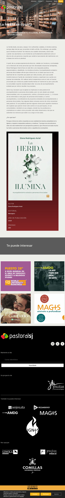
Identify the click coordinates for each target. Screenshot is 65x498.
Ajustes (56, 494)
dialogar (59, 4)
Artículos (33, 1)
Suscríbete (32, 365)
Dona (60, 1)
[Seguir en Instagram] (53, 344)
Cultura (40, 1)
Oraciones (49, 1)
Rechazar (46, 494)
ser (50, 4)
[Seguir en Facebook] (62, 344)
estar (54, 4)
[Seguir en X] (57, 344)
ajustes (22, 496)
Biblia (55, 1)
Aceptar (35, 494)
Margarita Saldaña (8, 28)
